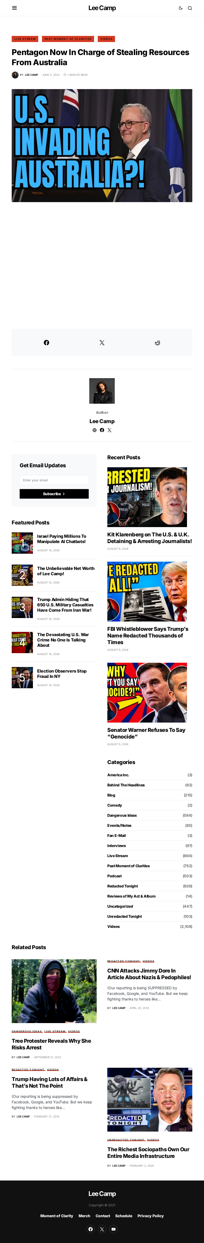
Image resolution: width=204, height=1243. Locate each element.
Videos (106, 38)
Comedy (114, 805)
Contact (103, 1215)
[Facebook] (90, 1229)
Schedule (123, 1215)
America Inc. (118, 775)
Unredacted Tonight (124, 916)
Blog (111, 795)
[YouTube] (113, 1229)
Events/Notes (119, 825)
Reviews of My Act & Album (131, 896)
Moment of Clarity (56, 1215)
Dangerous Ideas (122, 815)
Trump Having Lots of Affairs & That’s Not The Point (49, 1082)
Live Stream (25, 38)
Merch (84, 1215)
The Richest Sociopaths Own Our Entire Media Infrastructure (148, 1152)
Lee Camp (102, 8)
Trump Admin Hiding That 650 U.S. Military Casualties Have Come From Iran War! (65, 605)
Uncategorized (120, 906)
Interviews (116, 845)
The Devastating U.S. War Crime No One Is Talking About (63, 640)
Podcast (114, 876)
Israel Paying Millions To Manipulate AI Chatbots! (61, 538)
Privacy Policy (151, 1215)
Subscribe (52, 493)
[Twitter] (102, 1229)
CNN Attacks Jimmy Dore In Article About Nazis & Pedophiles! (149, 974)
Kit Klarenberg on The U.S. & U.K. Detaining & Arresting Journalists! (149, 537)
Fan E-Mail (116, 835)
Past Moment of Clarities (68, 38)
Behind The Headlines (126, 785)
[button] (14, 8)
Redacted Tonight (122, 886)
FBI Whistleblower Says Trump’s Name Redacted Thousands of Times (147, 635)
